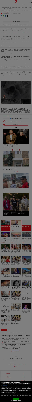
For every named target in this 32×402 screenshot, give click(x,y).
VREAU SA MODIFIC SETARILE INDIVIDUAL (15, 400)
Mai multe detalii (5, 385)
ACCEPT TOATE (16, 398)
